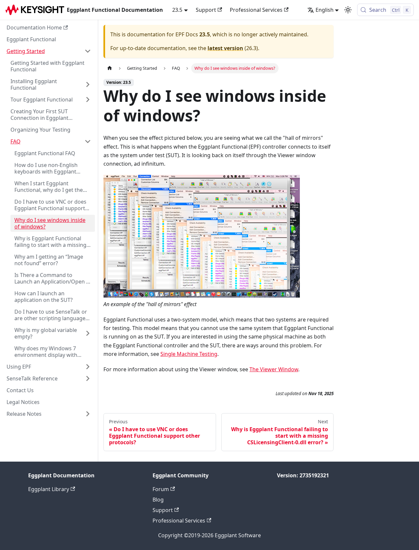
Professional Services (256, 9)
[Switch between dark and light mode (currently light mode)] (348, 10)
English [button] (325, 9)
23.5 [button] (177, 9)
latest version (225, 48)
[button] (49, 51)
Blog (158, 499)
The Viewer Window (273, 369)
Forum (161, 489)
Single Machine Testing (188, 354)
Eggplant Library (48, 489)
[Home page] (109, 68)
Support (206, 9)
